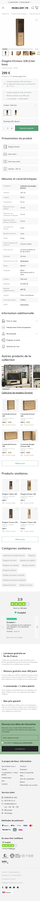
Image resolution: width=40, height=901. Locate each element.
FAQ (21, 776)
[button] (20, 2)
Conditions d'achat (8, 879)
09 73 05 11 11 (9, 801)
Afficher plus (20, 463)
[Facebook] (3, 887)
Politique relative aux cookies (12, 883)
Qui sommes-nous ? (9, 766)
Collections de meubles (19, 14)
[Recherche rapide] (33, 8)
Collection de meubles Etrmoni (17, 393)
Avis (3, 781)
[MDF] (24, 289)
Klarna (22, 782)
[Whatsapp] (19, 887)
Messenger (8, 810)
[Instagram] (7, 887)
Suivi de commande (27, 779)
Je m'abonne (20, 749)
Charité (4, 769)
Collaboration (7, 778)
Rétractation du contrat (28, 785)
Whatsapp (8, 813)
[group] (20, 624)
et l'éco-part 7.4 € (19, 76)
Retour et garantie (26, 773)
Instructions (24, 305)
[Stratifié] (27, 284)
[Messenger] (15, 887)
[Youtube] (11, 887)
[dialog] (21, 83)
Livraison (23, 766)
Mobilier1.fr (5, 14)
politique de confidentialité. (23, 743)
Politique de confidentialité (11, 875)
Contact (4, 784)
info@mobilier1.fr (10, 804)
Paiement (23, 769)
